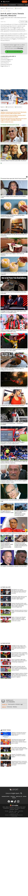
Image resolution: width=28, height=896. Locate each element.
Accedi (24, 1)
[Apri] (1, 1)
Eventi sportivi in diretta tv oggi (15, 704)
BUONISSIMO (12, 809)
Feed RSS (24, 796)
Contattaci (12, 796)
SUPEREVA (16, 809)
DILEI (15, 808)
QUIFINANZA (23, 808)
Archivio (14, 797)
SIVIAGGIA (18, 808)
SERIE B (8, 11)
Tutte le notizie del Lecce (7, 122)
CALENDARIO (12, 4)
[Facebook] (9, 802)
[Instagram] (18, 802)
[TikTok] (15, 802)
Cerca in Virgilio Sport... (13, 793)
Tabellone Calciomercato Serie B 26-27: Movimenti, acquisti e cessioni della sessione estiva (13, 112)
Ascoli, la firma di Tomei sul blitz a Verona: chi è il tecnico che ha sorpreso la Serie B (13, 116)
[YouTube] (12, 802)
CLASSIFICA (21, 4)
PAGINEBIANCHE (6, 808)
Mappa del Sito (19, 796)
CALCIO (4, 11)
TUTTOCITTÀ (11, 808)
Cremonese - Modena (12, 706)
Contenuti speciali (6, 796)
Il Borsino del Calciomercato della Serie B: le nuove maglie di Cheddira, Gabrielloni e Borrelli (14, 119)
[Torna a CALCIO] (1, 4)
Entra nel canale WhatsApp (15, 51)
